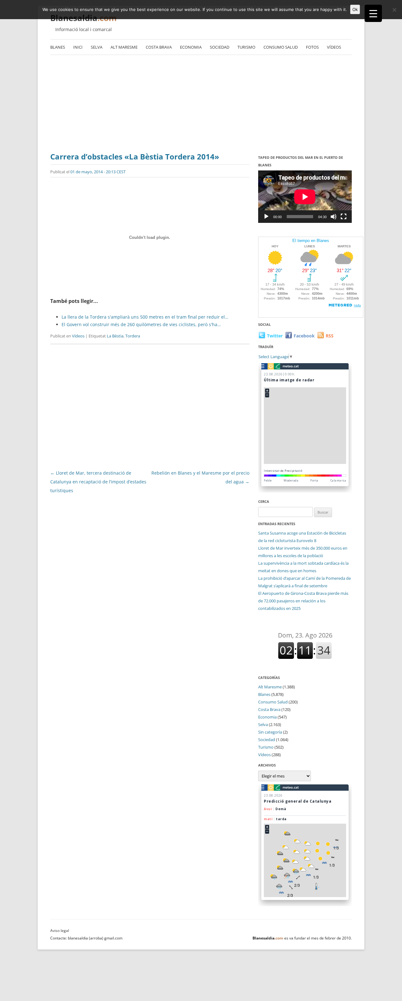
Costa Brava (159, 47)
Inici (78, 47)
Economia (191, 47)
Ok (355, 9)
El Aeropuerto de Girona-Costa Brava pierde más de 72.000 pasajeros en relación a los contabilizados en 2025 (303, 600)
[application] (305, 196)
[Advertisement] (201, 102)
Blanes (57, 47)
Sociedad (219, 47)
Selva (96, 47)
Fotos (312, 47)
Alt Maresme (124, 47)
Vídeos (334, 47)
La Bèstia (115, 336)
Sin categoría (270, 732)
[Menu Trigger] (373, 13)
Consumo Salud (280, 47)
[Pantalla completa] (343, 216)
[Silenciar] (333, 216)
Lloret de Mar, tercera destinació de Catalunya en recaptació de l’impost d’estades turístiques (98, 481)
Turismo (246, 47)
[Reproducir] (266, 216)
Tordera (132, 336)
